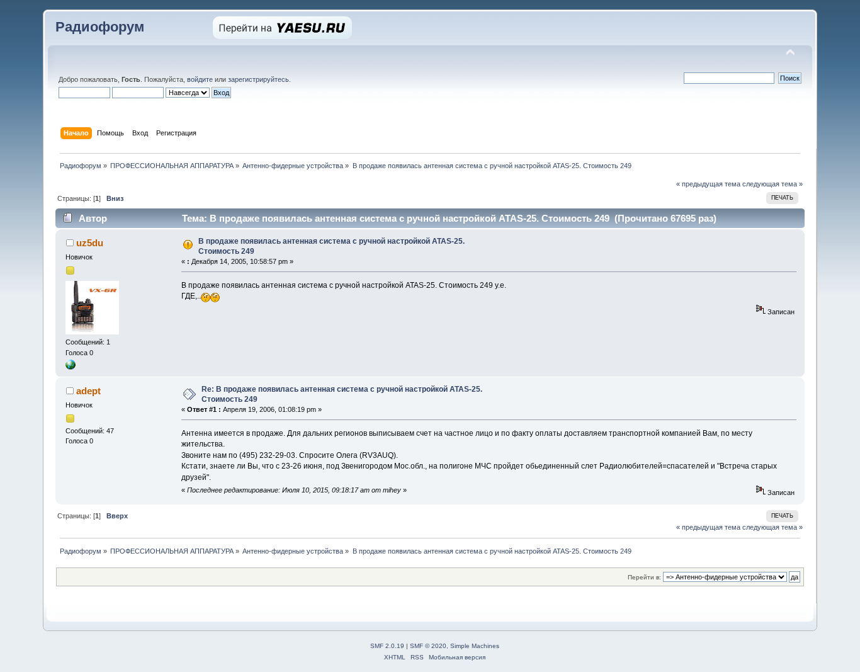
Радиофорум (99, 27)
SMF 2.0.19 (387, 645)
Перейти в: (644, 577)
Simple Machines (474, 645)
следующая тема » (772, 184)
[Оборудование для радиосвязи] (70, 367)
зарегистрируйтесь (258, 79)
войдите (200, 79)
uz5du (89, 242)
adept (88, 390)
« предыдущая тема (708, 184)
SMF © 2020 (428, 645)
